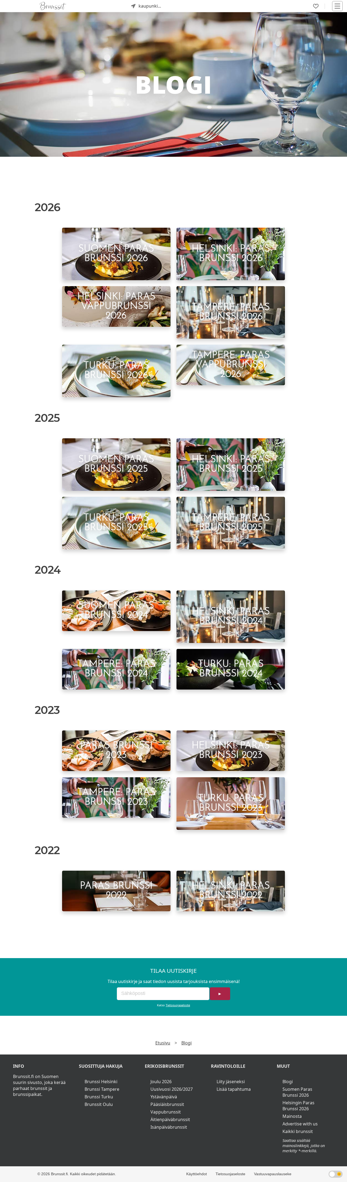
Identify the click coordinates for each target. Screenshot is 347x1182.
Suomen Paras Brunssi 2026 (297, 1092)
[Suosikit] (316, 6)
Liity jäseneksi (231, 1082)
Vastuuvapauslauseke (272, 1174)
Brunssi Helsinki (101, 1082)
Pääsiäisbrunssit (167, 1104)
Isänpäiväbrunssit (168, 1127)
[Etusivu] (52, 6)
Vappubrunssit (165, 1112)
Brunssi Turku (99, 1097)
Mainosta (292, 1116)
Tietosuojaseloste (178, 1005)
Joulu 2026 (161, 1082)
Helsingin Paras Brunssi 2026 (298, 1106)
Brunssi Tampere (102, 1089)
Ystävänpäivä (163, 1097)
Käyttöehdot (196, 1174)
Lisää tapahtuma (234, 1089)
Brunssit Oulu (99, 1104)
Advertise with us (300, 1124)
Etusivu (162, 1043)
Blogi (186, 1043)
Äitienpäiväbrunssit (170, 1119)
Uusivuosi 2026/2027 (171, 1089)
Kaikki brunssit (297, 1131)
